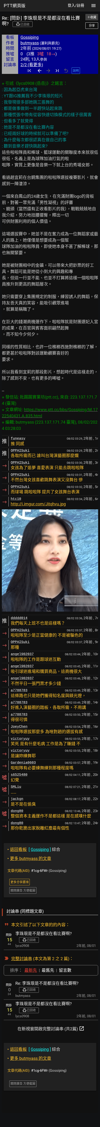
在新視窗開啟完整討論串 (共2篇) (50, 1028)
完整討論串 (21, 958)
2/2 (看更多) (31, 64)
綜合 (33, 849)
